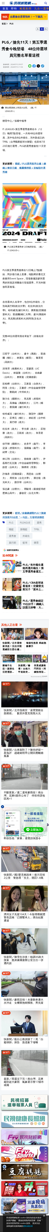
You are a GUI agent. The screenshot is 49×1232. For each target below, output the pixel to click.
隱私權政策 (28, 1226)
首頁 (6, 8)
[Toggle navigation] (3, 3)
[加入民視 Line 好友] (24, 821)
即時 (14, 8)
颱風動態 (26, 8)
